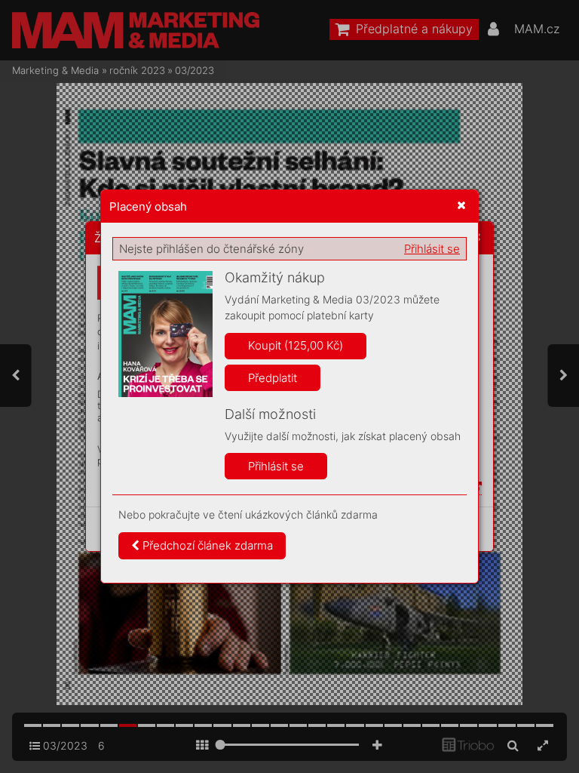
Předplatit (272, 378)
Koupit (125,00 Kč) (295, 345)
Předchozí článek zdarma (206, 545)
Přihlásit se (432, 249)
